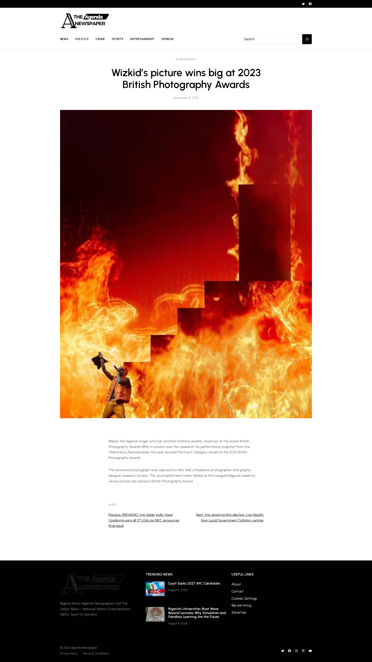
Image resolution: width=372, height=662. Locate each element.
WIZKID (112, 504)
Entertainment (186, 59)
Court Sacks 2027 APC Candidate (194, 583)
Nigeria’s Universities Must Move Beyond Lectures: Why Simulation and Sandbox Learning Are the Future (197, 613)
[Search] (307, 39)
